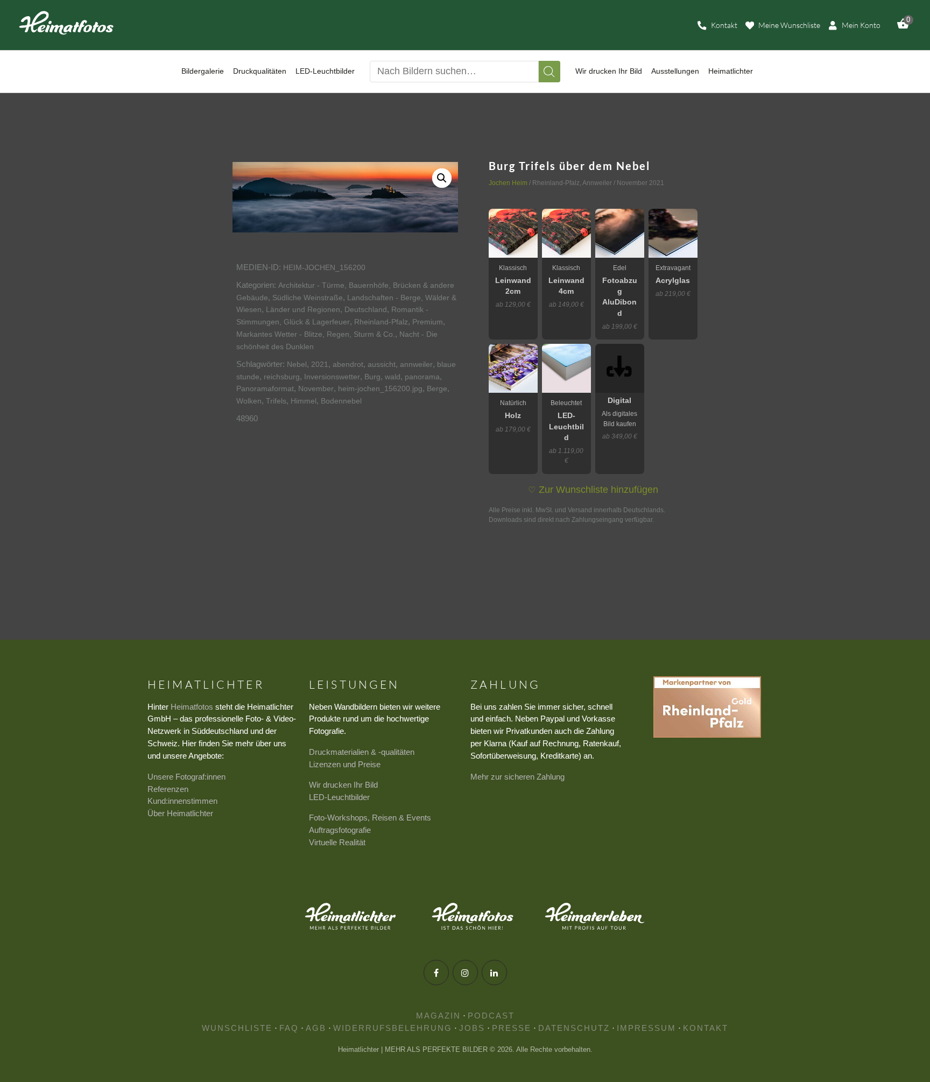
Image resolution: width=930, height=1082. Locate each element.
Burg (372, 376)
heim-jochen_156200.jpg (380, 388)
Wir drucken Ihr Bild (343, 784)
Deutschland (365, 309)
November (316, 388)
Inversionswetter (332, 376)
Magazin (438, 1015)
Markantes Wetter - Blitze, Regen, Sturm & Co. (315, 334)
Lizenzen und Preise (345, 764)
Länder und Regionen (303, 309)
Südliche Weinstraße (307, 297)
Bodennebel (341, 401)
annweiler (416, 364)
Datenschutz (574, 1028)
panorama (422, 376)
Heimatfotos (192, 706)
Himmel (303, 401)
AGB (316, 1028)
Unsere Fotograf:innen (186, 776)
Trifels (276, 401)
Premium (427, 321)
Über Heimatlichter (180, 813)
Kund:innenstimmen (182, 800)
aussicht (382, 364)
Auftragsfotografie (340, 830)
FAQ (289, 1028)
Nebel (297, 364)
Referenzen (167, 789)
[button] (442, 178)
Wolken (249, 401)
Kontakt (705, 1028)
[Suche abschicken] (549, 71)
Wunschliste (237, 1028)
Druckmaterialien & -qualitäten (361, 751)
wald (392, 376)
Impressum (646, 1028)
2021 (319, 364)
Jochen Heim (508, 183)
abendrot (348, 364)
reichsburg (282, 376)
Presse (511, 1028)
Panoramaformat (265, 388)
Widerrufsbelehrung (392, 1028)
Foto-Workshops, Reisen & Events (370, 817)
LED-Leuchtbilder (339, 797)
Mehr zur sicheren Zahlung (517, 776)
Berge (437, 388)
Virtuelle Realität (337, 842)
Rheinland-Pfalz (381, 321)
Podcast (491, 1015)
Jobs (472, 1028)
